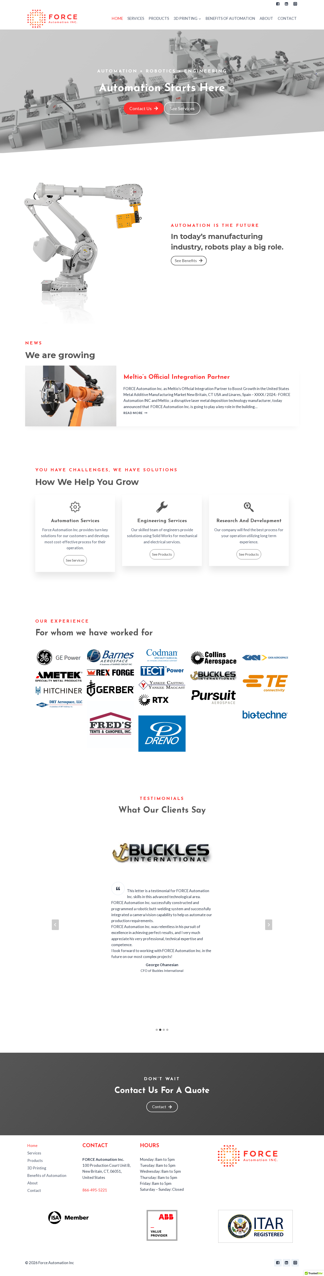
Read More (135, 413)
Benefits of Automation (230, 18)
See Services (75, 560)
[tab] (157, 1030)
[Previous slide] (55, 924)
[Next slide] (268, 924)
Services (135, 18)
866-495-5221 (94, 1190)
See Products (162, 554)
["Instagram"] (295, 3)
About (266, 18)
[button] (199, 18)
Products (159, 18)
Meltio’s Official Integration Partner (176, 377)
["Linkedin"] (286, 3)
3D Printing (36, 1168)
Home (117, 18)
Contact (287, 18)
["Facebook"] (278, 3)
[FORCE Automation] (52, 18)
